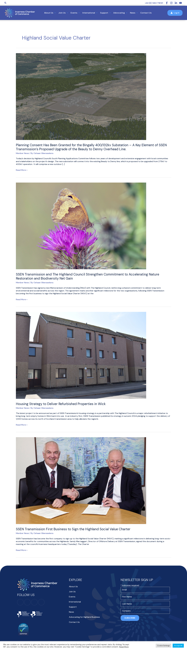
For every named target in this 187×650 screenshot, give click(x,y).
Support (73, 607)
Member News (22, 153)
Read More (124, 647)
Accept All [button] (178, 646)
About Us (73, 586)
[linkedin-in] (177, 3)
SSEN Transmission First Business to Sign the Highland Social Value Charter (73, 529)
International (75, 601)
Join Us (72, 591)
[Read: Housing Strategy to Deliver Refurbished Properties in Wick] (81, 355)
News (71, 612)
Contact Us (74, 622)
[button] (5, 2)
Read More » (21, 170)
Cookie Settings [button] (163, 646)
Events (72, 596)
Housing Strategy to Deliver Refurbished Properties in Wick (61, 404)
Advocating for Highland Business (84, 617)
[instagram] (172, 3)
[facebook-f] (168, 3)
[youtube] (181, 3)
